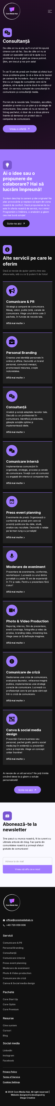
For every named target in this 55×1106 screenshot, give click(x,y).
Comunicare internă (14, 958)
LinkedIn (7, 1050)
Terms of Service (11, 1077)
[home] (12, 11)
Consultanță (9, 952)
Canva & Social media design (19, 983)
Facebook (8, 1060)
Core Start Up (10, 999)
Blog (5, 1035)
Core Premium (11, 1009)
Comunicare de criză (14, 978)
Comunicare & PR (12, 942)
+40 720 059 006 (16, 925)
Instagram (8, 1055)
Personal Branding (13, 947)
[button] (50, 11)
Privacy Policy (10, 1072)
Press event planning (14, 963)
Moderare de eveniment (16, 968)
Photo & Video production (17, 973)
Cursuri (7, 1030)
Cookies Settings (11, 1082)
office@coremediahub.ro (19, 920)
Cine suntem (10, 1025)
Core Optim (9, 1004)
